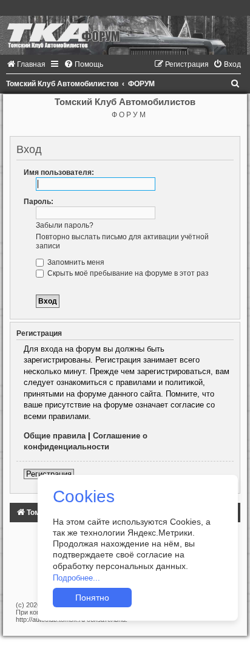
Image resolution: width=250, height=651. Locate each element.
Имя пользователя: (59, 172)
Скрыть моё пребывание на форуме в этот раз (127, 273)
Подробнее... (76, 577)
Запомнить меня (75, 262)
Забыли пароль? (64, 225)
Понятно (92, 597)
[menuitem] (26, 64)
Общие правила (55, 435)
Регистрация (49, 474)
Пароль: (38, 201)
